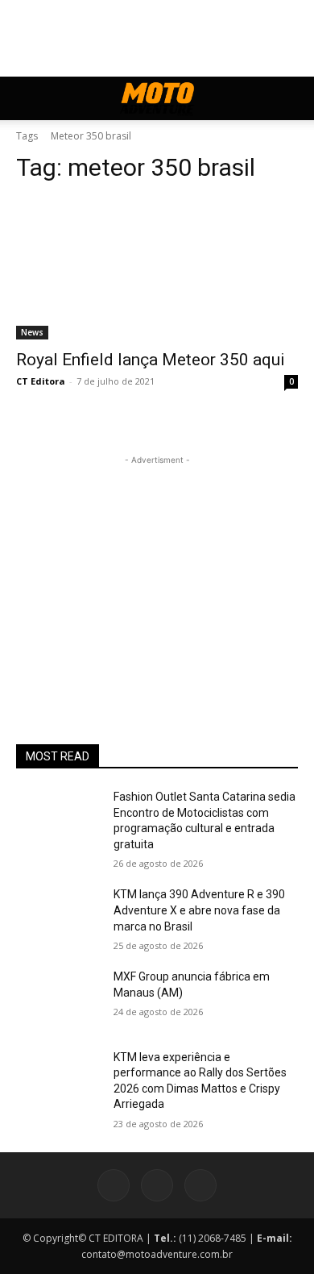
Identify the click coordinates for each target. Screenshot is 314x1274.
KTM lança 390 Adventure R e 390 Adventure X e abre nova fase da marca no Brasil (199, 910)
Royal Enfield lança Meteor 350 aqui (150, 359)
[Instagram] (157, 1185)
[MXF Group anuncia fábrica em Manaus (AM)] (58, 999)
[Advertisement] (157, 569)
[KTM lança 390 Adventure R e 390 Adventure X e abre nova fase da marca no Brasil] (58, 917)
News (32, 332)
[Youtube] (200, 1185)
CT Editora (40, 381)
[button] (27, 98)
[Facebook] (113, 1185)
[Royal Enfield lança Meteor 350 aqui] (157, 268)
